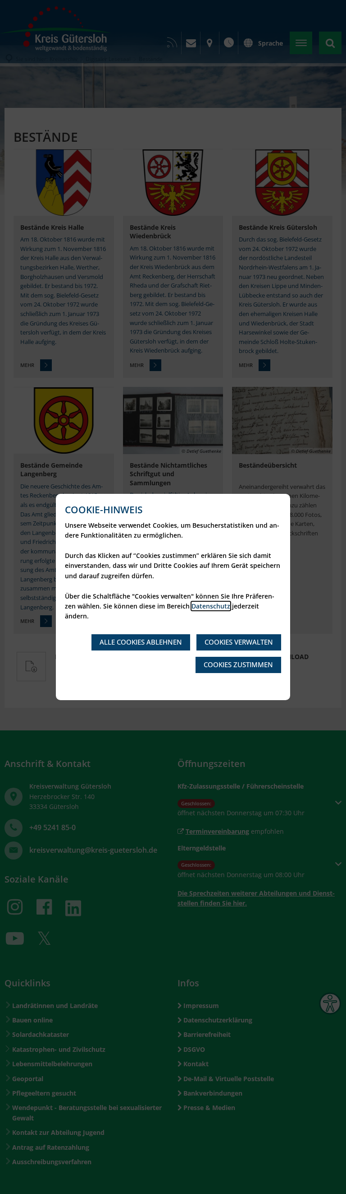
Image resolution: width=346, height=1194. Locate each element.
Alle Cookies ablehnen (141, 641)
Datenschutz (210, 606)
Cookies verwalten (239, 641)
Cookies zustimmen (238, 664)
